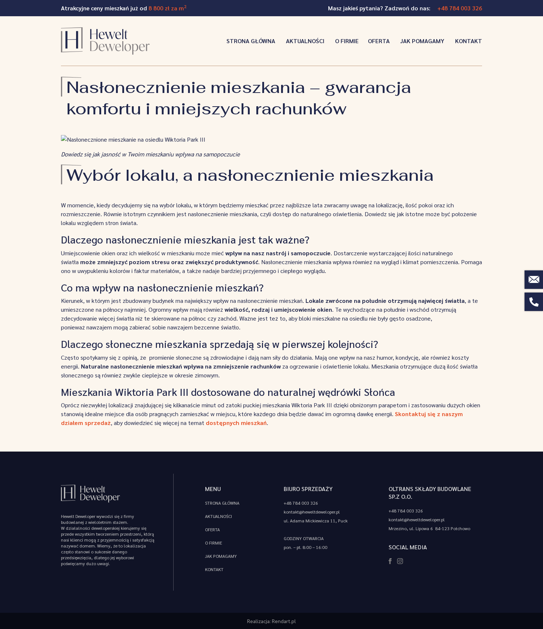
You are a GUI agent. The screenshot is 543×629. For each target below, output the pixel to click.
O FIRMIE (346, 41)
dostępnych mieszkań (236, 422)
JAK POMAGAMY (421, 41)
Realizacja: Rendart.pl (271, 621)
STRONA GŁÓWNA (250, 41)
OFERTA (379, 41)
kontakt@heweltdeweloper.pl (312, 512)
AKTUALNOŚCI (304, 41)
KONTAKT (468, 41)
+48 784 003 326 (459, 8)
